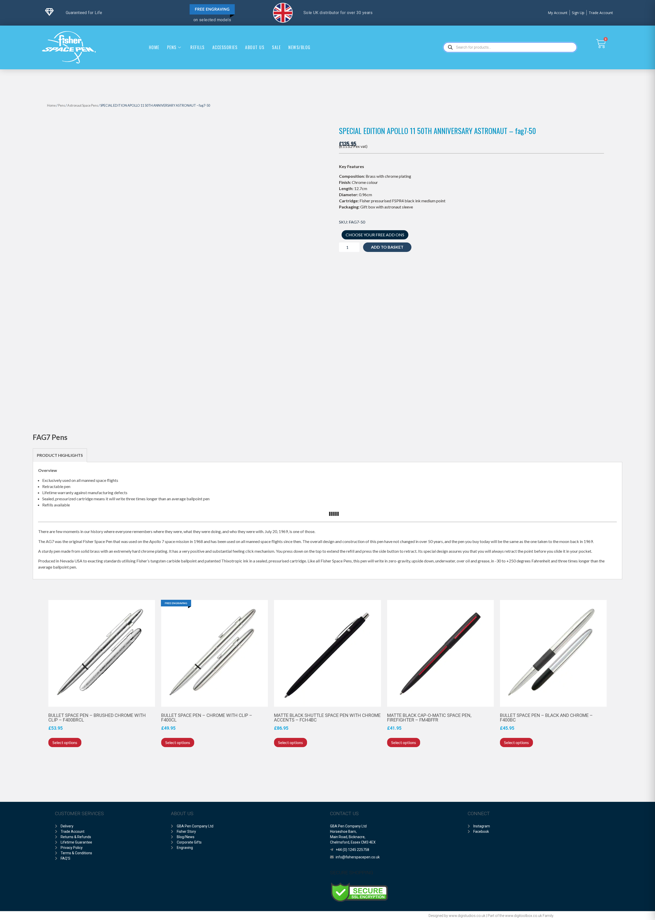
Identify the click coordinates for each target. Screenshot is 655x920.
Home (154, 47)
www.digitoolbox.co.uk (523, 916)
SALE (276, 47)
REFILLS (197, 47)
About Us (254, 47)
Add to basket (387, 247)
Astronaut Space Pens (82, 105)
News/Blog (299, 47)
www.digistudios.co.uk (467, 916)
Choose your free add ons (375, 234)
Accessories (225, 47)
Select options (64, 742)
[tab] (60, 455)
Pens (172, 47)
